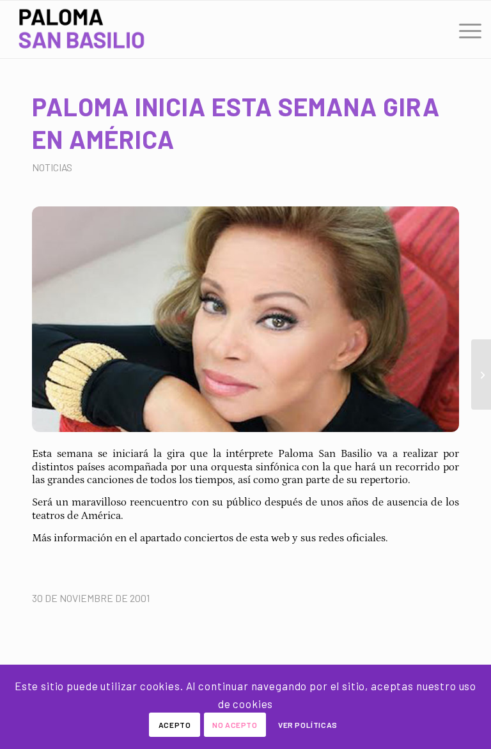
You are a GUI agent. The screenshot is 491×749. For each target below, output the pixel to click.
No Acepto (234, 724)
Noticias (52, 167)
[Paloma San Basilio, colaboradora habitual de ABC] (481, 374)
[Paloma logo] (81, 29)
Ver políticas (308, 724)
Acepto (175, 724)
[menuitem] (463, 29)
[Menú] (463, 29)
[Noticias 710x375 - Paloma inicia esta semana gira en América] (245, 319)
